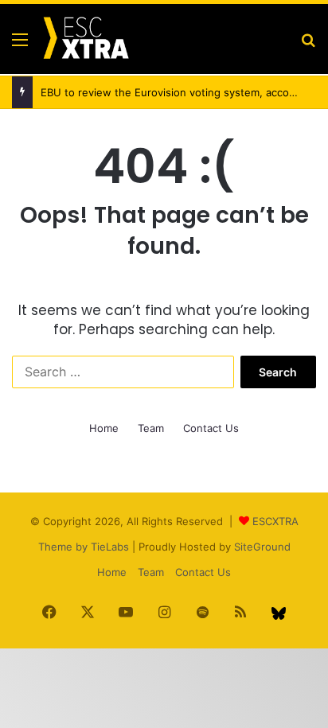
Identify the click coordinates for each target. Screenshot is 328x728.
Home (104, 428)
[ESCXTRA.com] (85, 39)
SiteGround (262, 546)
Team (151, 428)
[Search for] (308, 45)
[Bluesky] (279, 613)
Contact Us (211, 428)
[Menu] (20, 45)
